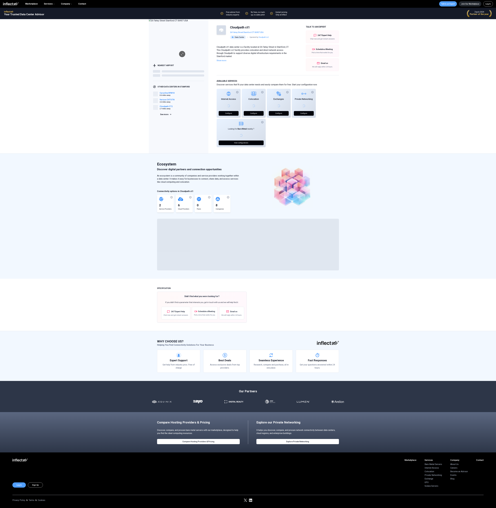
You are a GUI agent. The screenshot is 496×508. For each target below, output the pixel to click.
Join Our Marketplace (470, 4)
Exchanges (278, 99)
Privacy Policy (18, 500)
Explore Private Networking (297, 442)
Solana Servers (431, 486)
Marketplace (31, 4)
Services (48, 4)
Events (453, 475)
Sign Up (35, 485)
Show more (221, 60)
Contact (82, 4)
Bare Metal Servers (433, 464)
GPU (427, 482)
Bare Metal (242, 129)
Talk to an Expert (448, 4)
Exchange (429, 478)
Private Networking (304, 99)
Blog (452, 478)
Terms (31, 500)
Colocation (253, 99)
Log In (488, 4)
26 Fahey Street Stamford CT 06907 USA (247, 32)
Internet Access (228, 99)
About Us (454, 464)
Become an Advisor (459, 471)
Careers (453, 468)
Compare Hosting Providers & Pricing (198, 442)
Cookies (41, 500)
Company (65, 4)
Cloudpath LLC (263, 37)
